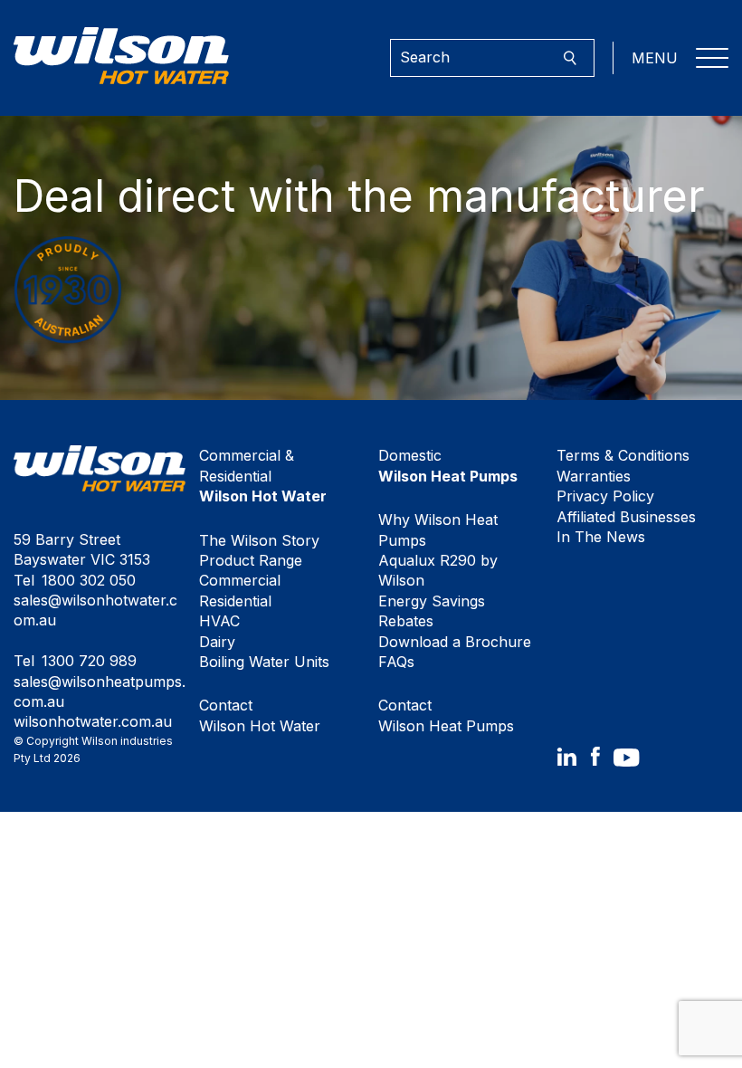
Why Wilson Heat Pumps (438, 529)
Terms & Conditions (623, 455)
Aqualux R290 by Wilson (438, 570)
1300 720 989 (89, 661)
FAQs (396, 662)
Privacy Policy (605, 496)
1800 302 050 (89, 580)
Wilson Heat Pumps (446, 715)
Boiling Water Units (264, 662)
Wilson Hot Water (259, 715)
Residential (235, 601)
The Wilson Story (259, 540)
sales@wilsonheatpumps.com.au (100, 691)
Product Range (250, 560)
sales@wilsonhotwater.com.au (95, 610)
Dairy (217, 642)
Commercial (240, 580)
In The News (600, 537)
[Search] (570, 58)
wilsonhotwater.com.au (93, 721)
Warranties (593, 476)
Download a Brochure (454, 642)
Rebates (405, 621)
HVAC (219, 621)
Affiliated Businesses (626, 517)
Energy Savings (431, 601)
